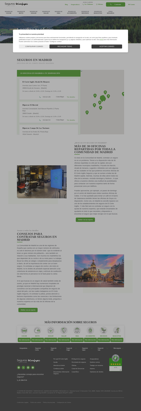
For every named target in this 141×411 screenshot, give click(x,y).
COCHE (24, 336)
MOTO (37, 336)
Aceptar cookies (106, 46)
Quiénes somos (95, 362)
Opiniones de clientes (96, 372)
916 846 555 (46, 120)
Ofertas (74, 365)
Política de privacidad (49, 402)
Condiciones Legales (22, 402)
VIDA (77, 336)
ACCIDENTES (90, 336)
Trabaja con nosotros (96, 365)
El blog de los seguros (78, 359)
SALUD (63, 336)
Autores (92, 368)
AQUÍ (101, 39)
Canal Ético (75, 372)
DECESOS (103, 336)
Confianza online (58, 368)
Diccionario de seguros (79, 362)
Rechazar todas (65, 46)
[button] (108, 96)
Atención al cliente (59, 365)
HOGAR (50, 336)
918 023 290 (46, 97)
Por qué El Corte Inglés (60, 359)
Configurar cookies (34, 46)
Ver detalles (71, 97)
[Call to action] (18, 367)
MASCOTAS (117, 336)
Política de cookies (35, 402)
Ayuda (55, 362)
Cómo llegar (60, 97)
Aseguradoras (94, 359)
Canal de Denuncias (78, 368)
